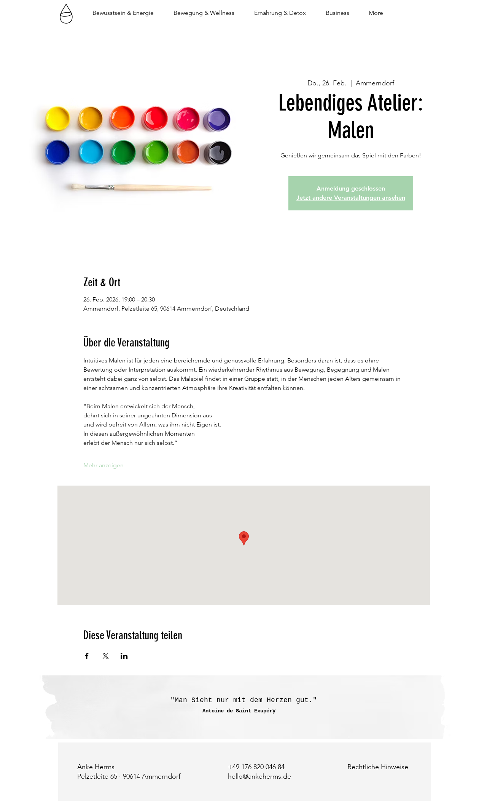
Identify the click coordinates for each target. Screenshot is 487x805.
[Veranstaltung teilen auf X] (105, 656)
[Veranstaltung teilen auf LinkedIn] (124, 656)
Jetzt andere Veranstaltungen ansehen (350, 197)
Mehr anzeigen (103, 465)
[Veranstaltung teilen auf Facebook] (87, 656)
